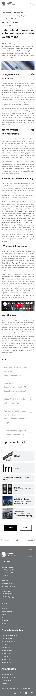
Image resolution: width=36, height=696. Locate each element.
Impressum (5, 683)
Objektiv (17, 456)
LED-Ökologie (7, 25)
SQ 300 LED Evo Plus (8, 641)
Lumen (16, 468)
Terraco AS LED (6, 653)
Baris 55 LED (5, 644)
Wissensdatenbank (7, 674)
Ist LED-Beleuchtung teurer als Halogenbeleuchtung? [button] (15, 432)
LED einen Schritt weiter (10, 22)
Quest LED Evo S (7, 638)
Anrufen (25, 528)
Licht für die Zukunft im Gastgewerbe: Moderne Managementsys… (23, 501)
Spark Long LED (6, 662)
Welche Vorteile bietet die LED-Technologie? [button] (14, 401)
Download (5, 620)
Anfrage (11, 528)
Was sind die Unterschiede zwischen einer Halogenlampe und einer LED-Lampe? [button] (16, 417)
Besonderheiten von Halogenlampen (14, 16)
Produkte (4, 608)
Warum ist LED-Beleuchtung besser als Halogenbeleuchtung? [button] (16, 371)
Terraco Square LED (8, 650)
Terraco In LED (6, 656)
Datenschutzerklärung (8, 677)
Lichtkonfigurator (7, 680)
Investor (4, 614)
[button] (30, 4)
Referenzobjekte (7, 611)
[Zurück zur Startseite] (9, 4)
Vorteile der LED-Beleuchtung (12, 19)
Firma (3, 617)
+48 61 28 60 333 (7, 594)
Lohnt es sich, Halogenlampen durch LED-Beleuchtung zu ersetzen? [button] (15, 387)
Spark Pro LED (6, 659)
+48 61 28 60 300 (7, 583)
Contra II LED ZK (7, 647)
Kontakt (4, 623)
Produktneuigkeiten (12, 630)
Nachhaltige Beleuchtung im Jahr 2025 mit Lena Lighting (23, 513)
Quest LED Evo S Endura (9, 635)
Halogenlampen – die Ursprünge (13, 12)
